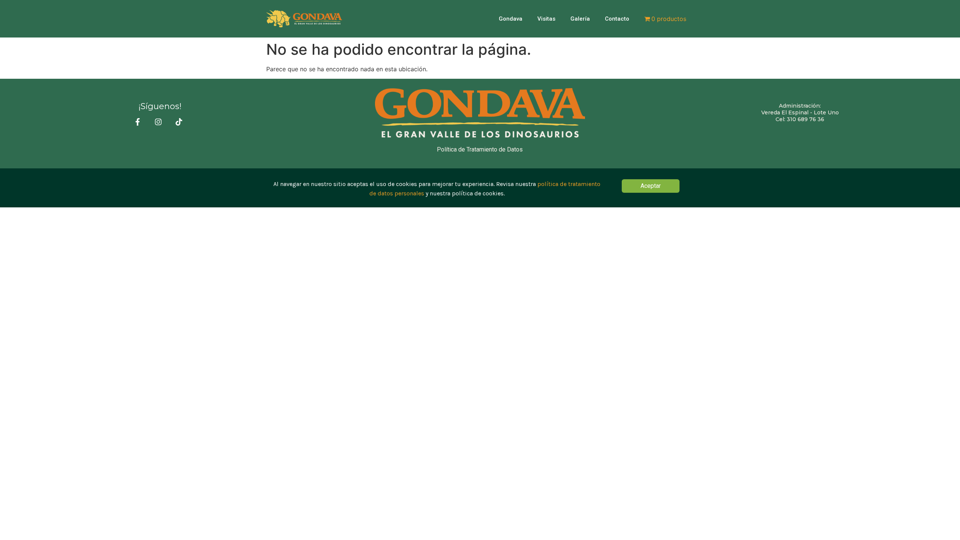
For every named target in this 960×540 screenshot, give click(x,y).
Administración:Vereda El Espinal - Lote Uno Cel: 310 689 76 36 (800, 112)
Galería (580, 18)
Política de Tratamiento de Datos (480, 149)
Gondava (510, 18)
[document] (480, 187)
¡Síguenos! (160, 106)
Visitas (546, 18)
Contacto (617, 18)
